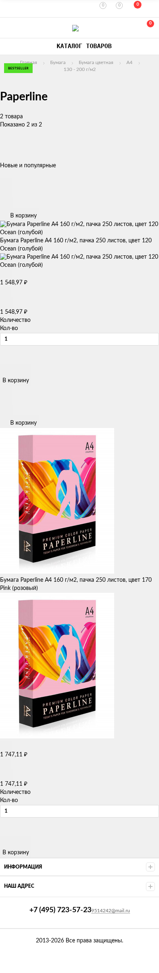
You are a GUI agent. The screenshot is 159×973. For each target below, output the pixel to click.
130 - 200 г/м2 (80, 69)
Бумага (58, 62)
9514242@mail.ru (110, 910)
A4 (129, 62)
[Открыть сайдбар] (9, 8)
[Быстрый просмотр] (6, 182)
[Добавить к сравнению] (6, 202)
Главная (28, 62)
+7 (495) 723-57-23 (9, 28)
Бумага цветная (96, 62)
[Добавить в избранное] (6, 192)
